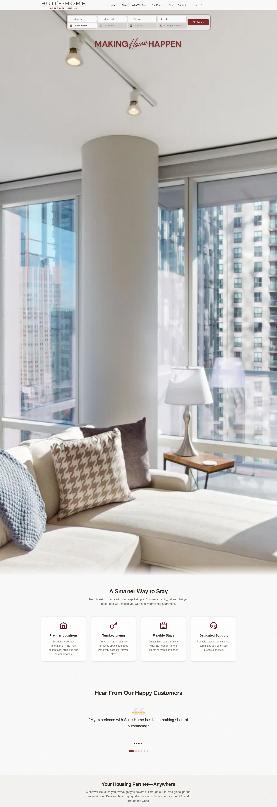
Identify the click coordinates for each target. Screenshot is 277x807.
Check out (109, 19)
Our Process (158, 5)
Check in (78, 19)
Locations (112, 5)
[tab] (131, 751)
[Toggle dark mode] (195, 5)
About (125, 5)
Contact (182, 5)
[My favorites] (203, 5)
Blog (171, 5)
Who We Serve (139, 5)
